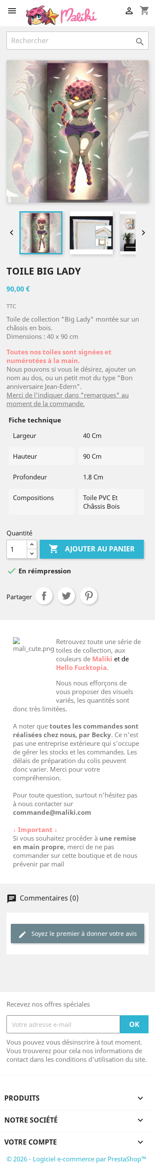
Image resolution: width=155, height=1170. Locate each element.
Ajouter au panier (92, 549)
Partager (44, 595)
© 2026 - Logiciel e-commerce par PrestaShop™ (76, 1158)
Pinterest (88, 595)
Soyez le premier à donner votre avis (77, 934)
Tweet (66, 595)
